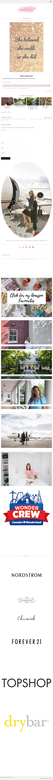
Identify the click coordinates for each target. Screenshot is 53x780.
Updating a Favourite (45, 107)
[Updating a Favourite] (45, 101)
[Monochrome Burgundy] (7, 101)
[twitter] (20, 247)
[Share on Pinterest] (9, 112)
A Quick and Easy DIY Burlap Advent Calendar (40, 118)
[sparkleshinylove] (26, 7)
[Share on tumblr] (10, 112)
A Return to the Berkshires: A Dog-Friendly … (33, 108)
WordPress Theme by (45, 778)
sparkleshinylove (9, 777)
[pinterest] (30, 247)
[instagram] (23, 247)
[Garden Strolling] (20, 101)
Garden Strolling (20, 106)
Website (2, 152)
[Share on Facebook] (5, 112)
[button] (51, 1)
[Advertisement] (26, 542)
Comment (3, 129)
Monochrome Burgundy (7, 107)
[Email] (33, 247)
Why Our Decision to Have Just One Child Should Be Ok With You (13, 119)
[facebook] (26, 247)
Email (2, 147)
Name (2, 142)
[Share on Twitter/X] (7, 112)
